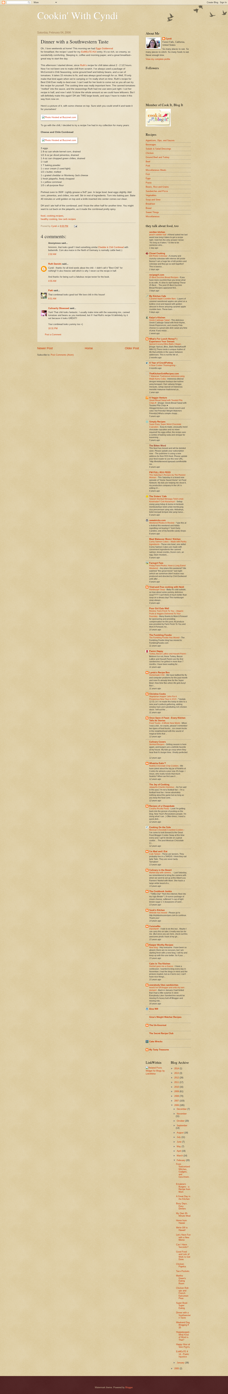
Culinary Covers (157, 742)
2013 (177, 1073)
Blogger (129, 1387)
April (179, 1151)
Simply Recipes (157, 421)
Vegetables (151, 195)
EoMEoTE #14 (88, 52)
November (182, 1113)
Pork (148, 165)
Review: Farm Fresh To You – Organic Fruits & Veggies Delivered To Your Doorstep (166, 614)
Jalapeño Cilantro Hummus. (162, 787)
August (180, 1132)
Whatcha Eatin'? (157, 763)
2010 (177, 1087)
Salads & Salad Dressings (158, 149)
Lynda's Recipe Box (159, 672)
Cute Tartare (155, 854)
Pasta (148, 182)
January (181, 1362)
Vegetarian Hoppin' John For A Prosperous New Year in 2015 (163, 697)
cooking (51, 216)
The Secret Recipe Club (161, 1033)
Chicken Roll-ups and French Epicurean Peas (182, 1293)
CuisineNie (154, 926)
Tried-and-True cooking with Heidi (166, 587)
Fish (148, 174)
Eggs (148, 178)
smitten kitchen (157, 232)
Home (89, 348)
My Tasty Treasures (159, 1049)
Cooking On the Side (160, 827)
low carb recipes (67, 219)
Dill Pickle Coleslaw (158, 256)
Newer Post (45, 348)
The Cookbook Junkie (160, 891)
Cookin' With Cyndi (77, 15)
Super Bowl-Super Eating (182, 1305)
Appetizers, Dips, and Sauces (160, 140)
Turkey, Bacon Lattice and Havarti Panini (167, 654)
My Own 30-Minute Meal (183, 1214)
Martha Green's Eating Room (181, 1279)
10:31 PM (53, 328)
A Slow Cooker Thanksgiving (162, 365)
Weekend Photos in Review (162, 523)
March (180, 1155)
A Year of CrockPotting (161, 363)
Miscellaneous (153, 216)
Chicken (150, 153)
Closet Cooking (157, 253)
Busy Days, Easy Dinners (181, 1206)
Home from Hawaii (181, 1221)
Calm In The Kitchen (159, 963)
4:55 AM (52, 281)
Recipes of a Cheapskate (161, 806)
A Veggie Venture (158, 397)
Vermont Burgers (157, 744)
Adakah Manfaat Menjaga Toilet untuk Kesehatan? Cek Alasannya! (166, 500)
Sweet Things (152, 212)
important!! (154, 929)
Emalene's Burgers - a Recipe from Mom (183, 1188)
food (43, 216)
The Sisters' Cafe (158, 496)
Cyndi (169, 38)
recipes (59, 216)
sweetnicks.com (157, 520)
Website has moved (158, 913)
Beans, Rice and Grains (157, 187)
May (179, 1146)
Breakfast (150, 204)
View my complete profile (158, 59)
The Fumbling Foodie (160, 635)
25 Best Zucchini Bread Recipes (164, 277)
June (179, 1142)
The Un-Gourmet (157, 1025)
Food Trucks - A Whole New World (164, 723)
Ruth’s (83, 65)
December (182, 1109)
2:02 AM (52, 254)
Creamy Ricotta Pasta (159, 808)
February (181, 1160)
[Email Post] (75, 226)
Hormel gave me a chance (161, 966)
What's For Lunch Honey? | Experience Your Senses (163, 340)
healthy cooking (49, 219)
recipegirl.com (156, 275)
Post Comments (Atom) (62, 355)
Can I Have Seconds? (182, 1245)
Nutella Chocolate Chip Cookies (164, 766)
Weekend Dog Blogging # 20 (183, 1325)
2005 (177, 1368)
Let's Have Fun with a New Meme (183, 1237)
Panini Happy (156, 651)
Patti (50, 290)
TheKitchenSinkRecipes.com (164, 373)
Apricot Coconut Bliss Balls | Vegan (165, 344)
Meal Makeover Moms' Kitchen (165, 539)
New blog (153, 947)
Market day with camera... (161, 872)
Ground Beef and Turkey (157, 157)
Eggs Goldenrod (104, 48)
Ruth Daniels (54, 264)
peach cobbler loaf (158, 234)
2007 (177, 1100)
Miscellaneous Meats (156, 170)
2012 (177, 1077)
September (182, 1125)
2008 (177, 1096)
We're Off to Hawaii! (182, 1228)
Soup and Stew (153, 199)
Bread (148, 208)
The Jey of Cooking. (159, 784)
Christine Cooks (157, 694)
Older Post (132, 348)
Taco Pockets (182, 1271)
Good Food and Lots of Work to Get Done (183, 1255)
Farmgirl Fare (156, 563)
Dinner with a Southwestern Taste (183, 1315)
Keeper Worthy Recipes (161, 945)
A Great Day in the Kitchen (183, 1197)
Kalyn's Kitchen (157, 317)
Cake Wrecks (155, 1041)
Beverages (151, 144)
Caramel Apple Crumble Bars (162, 299)
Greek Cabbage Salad (159, 320)
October (181, 1121)
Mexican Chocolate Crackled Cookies (166, 830)
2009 (177, 1091)
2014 (177, 1068)
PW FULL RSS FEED (160, 472)
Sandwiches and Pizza (157, 191)
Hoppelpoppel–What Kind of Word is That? (183, 1336)
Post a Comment (53, 334)
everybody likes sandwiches (163, 985)
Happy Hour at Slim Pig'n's (183, 1345)
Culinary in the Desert (160, 870)
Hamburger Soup (157, 589)
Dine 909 (153, 1009)
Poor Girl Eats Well (159, 608)
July (179, 1137)
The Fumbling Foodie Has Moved (164, 637)
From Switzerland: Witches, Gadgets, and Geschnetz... (183, 1172)
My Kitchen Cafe (157, 296)
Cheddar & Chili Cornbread (111, 247)
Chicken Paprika (181, 1265)
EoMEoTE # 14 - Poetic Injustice (182, 1354)
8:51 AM (52, 298)
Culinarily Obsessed (58, 308)
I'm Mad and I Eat (158, 851)
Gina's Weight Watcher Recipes (165, 1017)
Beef (148, 161)
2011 (177, 1082)
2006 (177, 1105)
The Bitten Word (157, 445)
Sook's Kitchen (157, 910)
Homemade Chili (157, 675)
